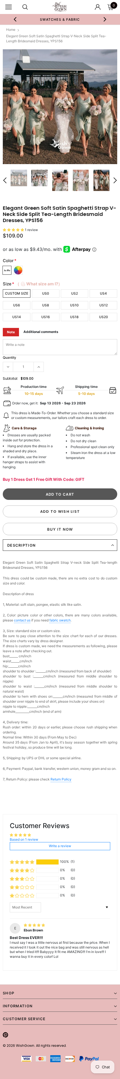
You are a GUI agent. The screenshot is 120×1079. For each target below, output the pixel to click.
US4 (103, 293)
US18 (74, 317)
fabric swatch (60, 620)
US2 (74, 293)
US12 (103, 305)
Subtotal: (10, 378)
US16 (45, 317)
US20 (103, 317)
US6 (16, 305)
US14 (16, 317)
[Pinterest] (5, 1035)
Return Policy (61, 779)
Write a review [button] (60, 846)
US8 (45, 305)
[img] (34, 925)
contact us (22, 620)
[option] (60, 19)
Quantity (9, 357)
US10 (74, 305)
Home (10, 29)
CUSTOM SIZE (16, 293)
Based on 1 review (24, 839)
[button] (14, 230)
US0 (45, 293)
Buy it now (60, 529)
